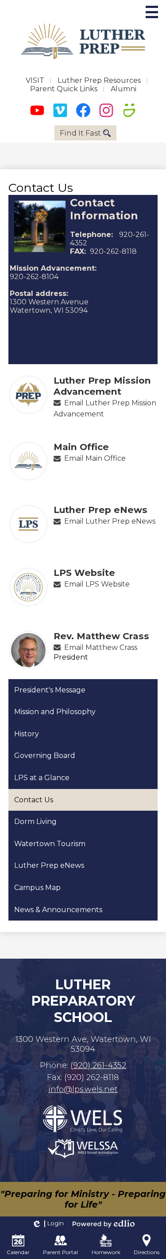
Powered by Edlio (104, 1223)
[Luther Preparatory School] (83, 41)
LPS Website (84, 572)
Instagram (106, 110)
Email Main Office (95, 458)
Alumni (123, 89)
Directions (146, 1252)
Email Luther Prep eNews (109, 521)
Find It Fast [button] (80, 133)
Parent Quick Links (63, 89)
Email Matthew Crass (100, 647)
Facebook (83, 110)
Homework (106, 1252)
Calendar (18, 1252)
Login (47, 1223)
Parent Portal (60, 1252)
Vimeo (60, 110)
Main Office (81, 446)
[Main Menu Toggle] (152, 12)
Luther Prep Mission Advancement (102, 386)
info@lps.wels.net (83, 1089)
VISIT (35, 80)
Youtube (37, 110)
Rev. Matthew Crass (101, 635)
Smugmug (129, 110)
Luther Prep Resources (99, 80)
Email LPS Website (97, 584)
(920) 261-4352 (98, 1065)
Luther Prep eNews (100, 509)
